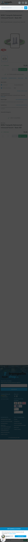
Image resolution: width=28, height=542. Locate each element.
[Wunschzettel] (23, 2)
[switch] (3, 540)
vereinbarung (20, 536)
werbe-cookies (12, 533)
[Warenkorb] (26, 2)
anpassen (7, 536)
